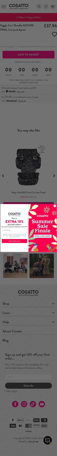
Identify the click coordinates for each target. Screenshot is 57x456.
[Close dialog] (55, 206)
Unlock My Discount (14, 241)
